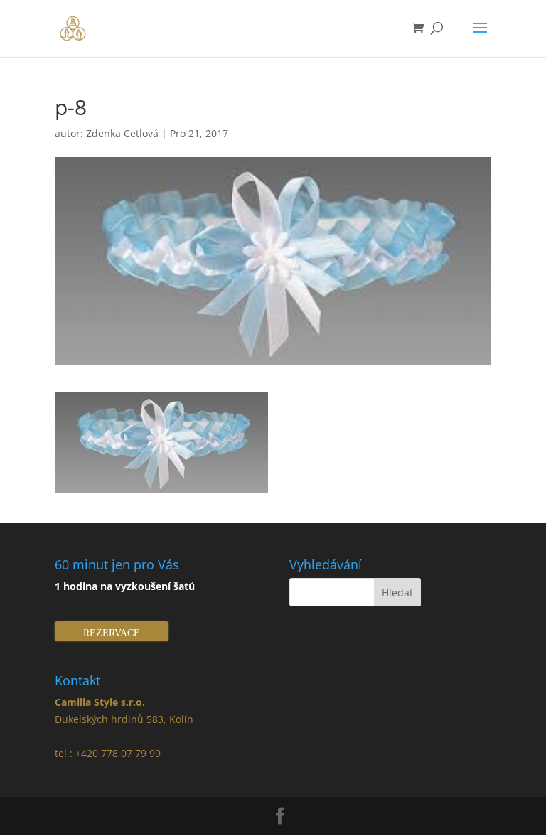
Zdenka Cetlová (122, 133)
